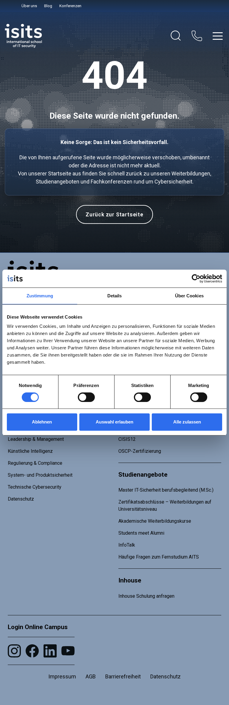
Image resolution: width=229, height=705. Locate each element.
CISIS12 (127, 439)
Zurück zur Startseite (114, 214)
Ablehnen (42, 421)
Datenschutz (21, 499)
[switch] (86, 397)
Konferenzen (70, 6)
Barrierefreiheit (123, 676)
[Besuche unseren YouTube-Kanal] (68, 650)
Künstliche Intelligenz (30, 451)
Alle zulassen (187, 421)
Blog (48, 6)
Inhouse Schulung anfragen (146, 596)
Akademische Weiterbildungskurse (154, 521)
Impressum (62, 676)
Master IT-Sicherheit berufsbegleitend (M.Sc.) (165, 490)
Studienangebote (143, 474)
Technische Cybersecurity (34, 487)
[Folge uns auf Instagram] (14, 650)
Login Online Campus (38, 627)
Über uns (29, 6)
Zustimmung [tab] (40, 295)
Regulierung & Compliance (35, 463)
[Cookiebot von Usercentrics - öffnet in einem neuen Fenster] (196, 278)
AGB (91, 676)
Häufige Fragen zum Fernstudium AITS (158, 557)
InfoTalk (126, 545)
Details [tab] (114, 295)
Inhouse (129, 580)
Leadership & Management (36, 439)
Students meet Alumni (141, 533)
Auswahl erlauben (114, 421)
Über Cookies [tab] (189, 295)
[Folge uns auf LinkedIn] (50, 650)
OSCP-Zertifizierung (139, 451)
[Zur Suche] (175, 35)
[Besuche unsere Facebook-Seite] (32, 650)
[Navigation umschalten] (217, 36)
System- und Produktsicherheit (40, 475)
